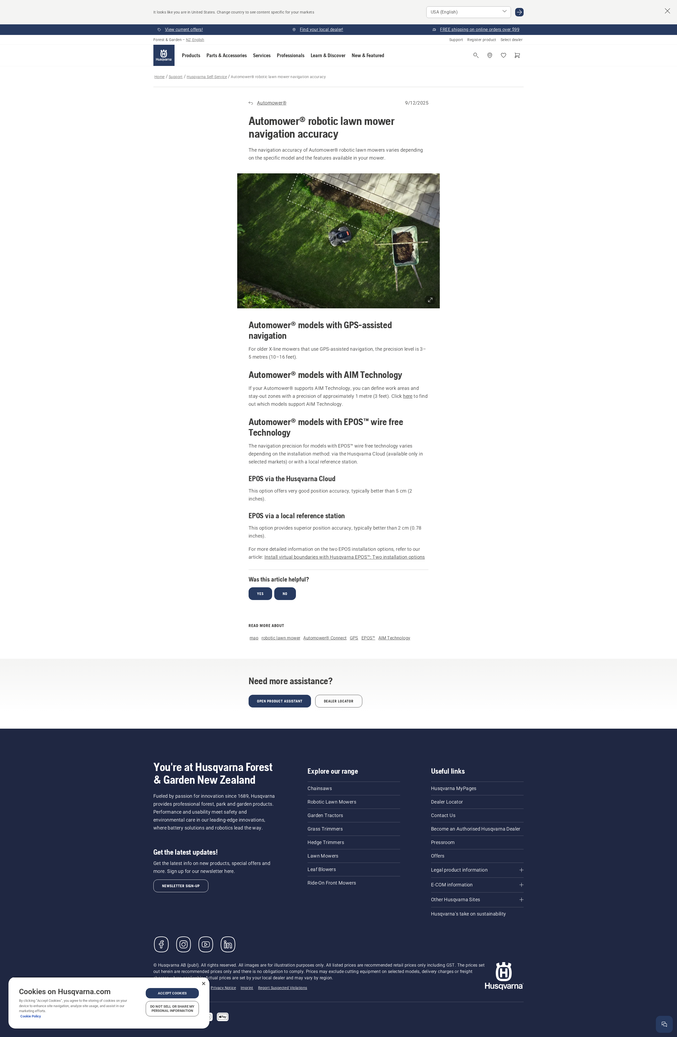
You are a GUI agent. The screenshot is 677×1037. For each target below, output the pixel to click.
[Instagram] (183, 944)
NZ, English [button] (195, 40)
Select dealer (512, 40)
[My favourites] (503, 55)
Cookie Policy (30, 1016)
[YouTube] (206, 944)
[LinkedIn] (228, 944)
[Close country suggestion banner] (667, 11)
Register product (481, 40)
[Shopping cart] (517, 55)
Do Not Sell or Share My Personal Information (172, 1008)
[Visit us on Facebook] (161, 944)
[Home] (164, 55)
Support (456, 40)
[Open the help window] (664, 1024)
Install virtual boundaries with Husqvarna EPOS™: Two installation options (344, 557)
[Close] (204, 983)
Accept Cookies (172, 993)
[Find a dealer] (489, 55)
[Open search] (476, 55)
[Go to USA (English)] (519, 12)
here (408, 396)
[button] (191, 55)
